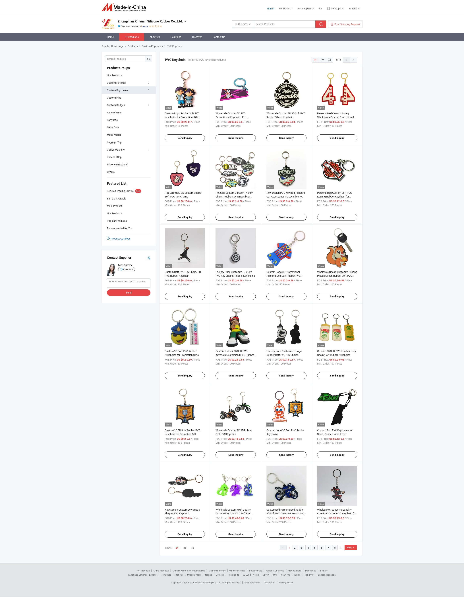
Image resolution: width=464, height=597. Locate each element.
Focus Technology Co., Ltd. (208, 582)
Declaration (269, 582)
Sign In (270, 8)
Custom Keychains (117, 90)
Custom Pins (114, 97)
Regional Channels (275, 570)
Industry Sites (255, 570)
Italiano (208, 574)
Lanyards (112, 120)
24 (177, 547)
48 (192, 547)
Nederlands (233, 574)
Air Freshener (114, 112)
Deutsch (220, 574)
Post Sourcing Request (347, 24)
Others (111, 172)
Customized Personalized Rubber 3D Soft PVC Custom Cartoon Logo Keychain (286, 513)
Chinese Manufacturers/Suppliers (189, 570)
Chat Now (128, 269)
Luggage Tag (114, 142)
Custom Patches (116, 82)
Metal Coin (113, 127)
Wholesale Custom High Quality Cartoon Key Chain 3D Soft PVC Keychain (233, 513)
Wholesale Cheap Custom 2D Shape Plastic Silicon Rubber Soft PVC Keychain (337, 275)
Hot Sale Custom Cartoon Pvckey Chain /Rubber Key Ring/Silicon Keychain (234, 196)
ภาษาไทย (285, 574)
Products (133, 37)
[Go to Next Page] (353, 60)
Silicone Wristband (117, 164)
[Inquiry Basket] (321, 8)
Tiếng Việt (309, 574)
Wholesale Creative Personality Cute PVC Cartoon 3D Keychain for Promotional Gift (336, 513)
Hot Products (114, 75)
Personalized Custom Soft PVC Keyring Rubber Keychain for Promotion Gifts (334, 196)
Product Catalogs (120, 238)
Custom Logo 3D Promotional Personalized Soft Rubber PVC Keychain (283, 275)
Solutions (176, 37)
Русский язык (194, 574)
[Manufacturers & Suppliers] (125, 7)
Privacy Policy (286, 582)
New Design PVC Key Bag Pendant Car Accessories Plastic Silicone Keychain (285, 196)
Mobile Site (310, 570)
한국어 (255, 574)
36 (184, 547)
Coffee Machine (116, 149)
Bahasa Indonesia (327, 574)
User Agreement (252, 582)
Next (349, 547)
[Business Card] (149, 257)
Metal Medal (114, 134)
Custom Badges (116, 105)
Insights (324, 570)
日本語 (266, 574)
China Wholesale (217, 570)
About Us (155, 37)
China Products (161, 570)
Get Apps (335, 8)
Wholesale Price (237, 570)
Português (166, 574)
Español (153, 574)
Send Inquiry (185, 137)
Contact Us (219, 37)
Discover (197, 37)
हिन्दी (275, 574)
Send (129, 292)
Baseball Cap (114, 157)
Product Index (294, 570)
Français (179, 574)
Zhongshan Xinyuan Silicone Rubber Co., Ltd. (150, 21)
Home (110, 37)
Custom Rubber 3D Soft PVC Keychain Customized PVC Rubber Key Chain (235, 354)
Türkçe (297, 574)
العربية (246, 574)
